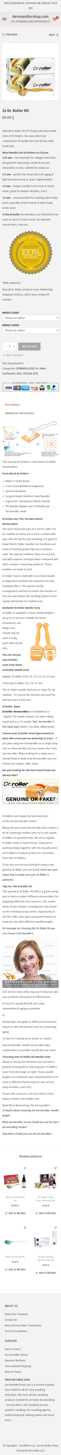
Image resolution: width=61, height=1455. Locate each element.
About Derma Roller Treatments (23, 1325)
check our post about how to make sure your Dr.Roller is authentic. (29, 874)
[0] (54, 19)
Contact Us (11, 1319)
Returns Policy (13, 1371)
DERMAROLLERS (25, 368)
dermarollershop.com (30, 16)
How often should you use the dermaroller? (27, 1133)
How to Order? (13, 1349)
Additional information (19, 413)
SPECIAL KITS (30, 373)
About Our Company (16, 1314)
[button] (12, 355)
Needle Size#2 (10, 325)
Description (12, 404)
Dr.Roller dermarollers (15, 711)
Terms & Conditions (16, 1331)
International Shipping (18, 1366)
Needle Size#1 (10, 312)
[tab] (30, 404)
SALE (19, 373)
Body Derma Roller (15, 1257)
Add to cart (29, 346)
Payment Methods (15, 1360)
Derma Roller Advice (16, 1354)
